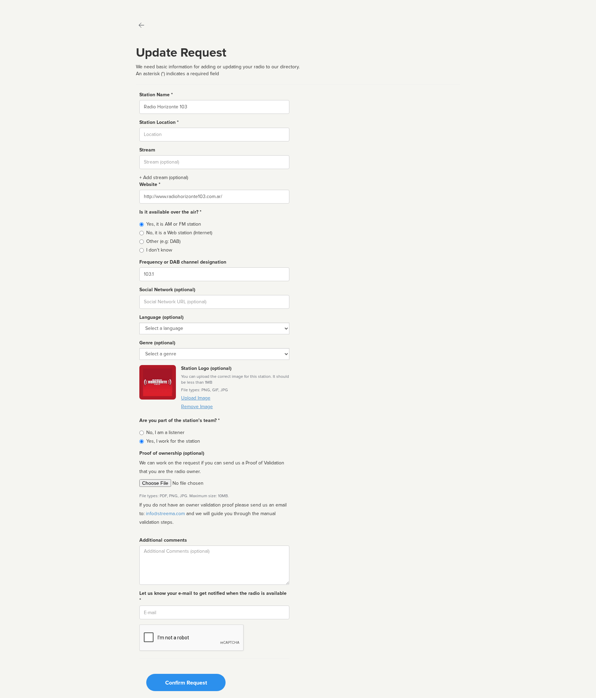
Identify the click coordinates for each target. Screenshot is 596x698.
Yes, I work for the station (173, 441)
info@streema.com (165, 514)
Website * (149, 184)
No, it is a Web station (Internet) (179, 233)
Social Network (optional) (167, 290)
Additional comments (163, 540)
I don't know (159, 250)
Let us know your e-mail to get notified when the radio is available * (213, 596)
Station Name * (156, 95)
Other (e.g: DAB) (163, 241)
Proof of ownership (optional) (171, 453)
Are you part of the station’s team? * (179, 420)
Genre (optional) (157, 343)
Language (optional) (161, 317)
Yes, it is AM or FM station (173, 224)
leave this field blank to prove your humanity (26, 6)
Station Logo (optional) (206, 368)
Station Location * (159, 122)
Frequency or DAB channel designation (182, 262)
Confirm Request (186, 682)
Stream (147, 150)
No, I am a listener (165, 432)
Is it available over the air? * (170, 212)
